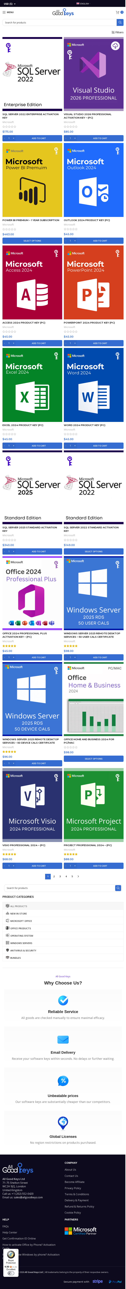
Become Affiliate (74, 1182)
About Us (70, 1169)
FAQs (5, 1226)
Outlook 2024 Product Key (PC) (87, 220)
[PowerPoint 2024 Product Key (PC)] (94, 282)
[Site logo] (63, 12)
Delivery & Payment (77, 1200)
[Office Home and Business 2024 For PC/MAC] (94, 699)
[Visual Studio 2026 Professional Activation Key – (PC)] (94, 74)
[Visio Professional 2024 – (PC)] (32, 805)
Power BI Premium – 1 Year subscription (30, 220)
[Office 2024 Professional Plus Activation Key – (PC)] (32, 593)
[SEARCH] (120, 22)
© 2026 (30, 1272)
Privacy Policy (73, 1188)
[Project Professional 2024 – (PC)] (94, 805)
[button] (32, 138)
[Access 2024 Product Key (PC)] (32, 282)
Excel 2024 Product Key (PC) (22, 425)
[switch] (11, 1273)
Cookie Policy (73, 1212)
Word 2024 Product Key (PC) (84, 425)
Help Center (9, 1232)
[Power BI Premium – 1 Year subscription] (32, 180)
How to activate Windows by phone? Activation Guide (31, 1256)
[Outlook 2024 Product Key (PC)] (94, 180)
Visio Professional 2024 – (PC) (23, 845)
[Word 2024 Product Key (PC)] (94, 385)
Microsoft (8, 122)
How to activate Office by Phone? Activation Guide (28, 1246)
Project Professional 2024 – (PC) (88, 845)
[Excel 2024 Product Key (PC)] (32, 385)
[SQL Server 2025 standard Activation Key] (32, 487)
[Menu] (17, 1251)
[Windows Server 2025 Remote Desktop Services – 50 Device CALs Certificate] (32, 699)
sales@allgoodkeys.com (28, 1197)
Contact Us (71, 1176)
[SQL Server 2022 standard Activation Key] (94, 487)
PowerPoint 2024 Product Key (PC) (89, 322)
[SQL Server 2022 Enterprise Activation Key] (32, 74)
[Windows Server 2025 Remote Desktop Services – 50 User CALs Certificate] (94, 593)
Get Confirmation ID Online (19, 1238)
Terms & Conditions (77, 1194)
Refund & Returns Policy (79, 1206)
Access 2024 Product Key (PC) (23, 322)
